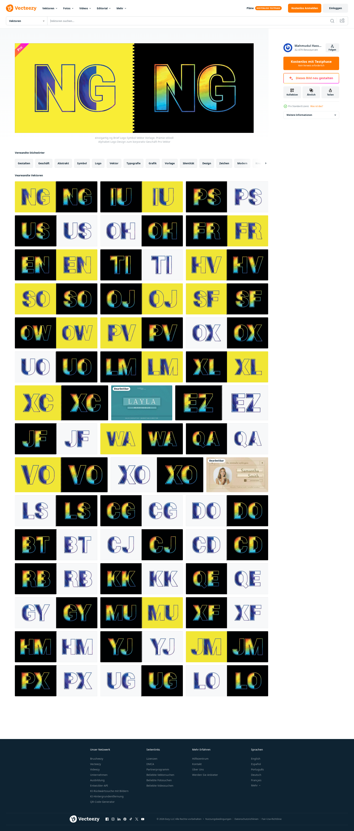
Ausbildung (97, 780)
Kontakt (197, 764)
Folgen (332, 49)
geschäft (43, 163)
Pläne (250, 8)
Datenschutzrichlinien (246, 819)
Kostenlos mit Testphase (311, 63)
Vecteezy (95, 764)
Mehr (120, 8)
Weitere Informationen (299, 115)
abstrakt (63, 163)
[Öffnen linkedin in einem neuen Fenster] (118, 819)
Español (256, 764)
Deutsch (256, 775)
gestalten (24, 163)
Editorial (102, 8)
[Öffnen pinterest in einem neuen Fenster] (124, 819)
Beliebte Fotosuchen (159, 780)
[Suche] (332, 21)
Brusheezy (96, 758)
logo (98, 163)
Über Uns (198, 769)
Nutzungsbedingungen (218, 819)
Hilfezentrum (200, 758)
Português (257, 769)
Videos (83, 8)
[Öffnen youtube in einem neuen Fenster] (142, 819)
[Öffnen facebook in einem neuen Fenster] (107, 819)
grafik (153, 163)
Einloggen (335, 8)
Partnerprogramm (157, 769)
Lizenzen (151, 758)
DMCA (150, 764)
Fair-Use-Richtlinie (272, 819)
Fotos (66, 8)
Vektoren (48, 8)
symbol (82, 163)
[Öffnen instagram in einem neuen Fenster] (112, 819)
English (255, 758)
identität (188, 163)
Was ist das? (316, 106)
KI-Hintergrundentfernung (107, 796)
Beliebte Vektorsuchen (160, 775)
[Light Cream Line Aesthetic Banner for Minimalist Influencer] (237, 474)
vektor (114, 163)
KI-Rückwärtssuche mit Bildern (109, 791)
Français (256, 780)
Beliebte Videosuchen (159, 785)
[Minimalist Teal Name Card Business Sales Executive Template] (141, 402)
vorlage (170, 163)
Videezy (95, 769)
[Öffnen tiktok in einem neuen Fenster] (130, 819)
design (206, 163)
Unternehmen (99, 775)
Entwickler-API (99, 785)
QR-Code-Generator (102, 801)
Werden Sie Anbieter (205, 775)
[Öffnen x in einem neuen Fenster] (136, 819)
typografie (133, 163)
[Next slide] (263, 163)
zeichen (224, 163)
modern (242, 163)
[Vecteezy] (21, 8)
